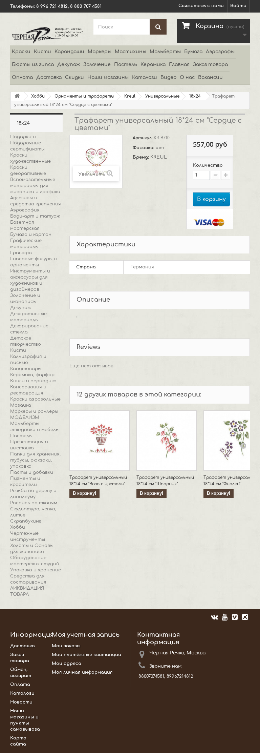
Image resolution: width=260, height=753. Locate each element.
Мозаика (20, 405)
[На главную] (17, 96)
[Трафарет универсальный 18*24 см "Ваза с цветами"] (99, 440)
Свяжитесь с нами (201, 5)
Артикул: (143, 138)
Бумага (193, 51)
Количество (208, 165)
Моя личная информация (82, 672)
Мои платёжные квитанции (86, 654)
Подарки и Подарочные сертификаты (27, 143)
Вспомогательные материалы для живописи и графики (35, 185)
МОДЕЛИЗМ (24, 417)
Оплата (22, 77)
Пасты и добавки (31, 472)
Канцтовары (25, 368)
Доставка (49, 77)
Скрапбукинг (25, 521)
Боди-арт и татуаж (35, 216)
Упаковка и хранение (35, 570)
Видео (168, 77)
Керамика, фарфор (32, 374)
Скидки (74, 77)
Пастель (125, 64)
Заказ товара (210, 64)
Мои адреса (66, 663)
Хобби (17, 527)
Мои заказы (66, 646)
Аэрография (25, 210)
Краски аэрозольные (35, 399)
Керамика (153, 64)
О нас (187, 77)
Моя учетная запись (86, 634)
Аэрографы (220, 51)
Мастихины (130, 51)
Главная (179, 64)
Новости (21, 702)
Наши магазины (108, 77)
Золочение (97, 64)
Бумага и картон (30, 234)
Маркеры (99, 51)
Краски (21, 51)
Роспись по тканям (33, 503)
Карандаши (69, 51)
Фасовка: (144, 147)
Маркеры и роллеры (34, 411)
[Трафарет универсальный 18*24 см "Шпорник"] (166, 440)
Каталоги (144, 77)
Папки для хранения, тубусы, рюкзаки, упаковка (35, 460)
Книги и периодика (33, 381)
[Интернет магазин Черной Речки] (46, 35)
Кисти (42, 51)
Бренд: (141, 157)
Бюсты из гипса (33, 64)
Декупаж (68, 64)
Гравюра (21, 252)
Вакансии (210, 77)
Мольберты (165, 51)
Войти (238, 5)
